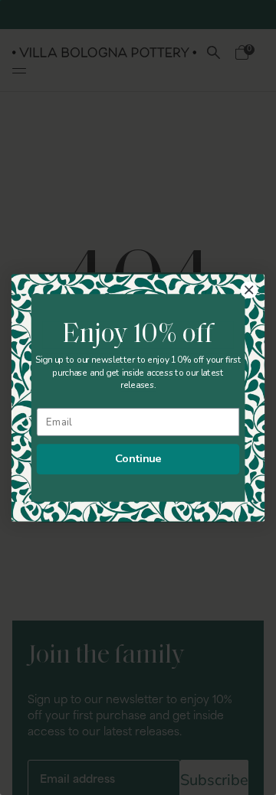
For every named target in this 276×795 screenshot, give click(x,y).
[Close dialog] (249, 290)
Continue (138, 458)
